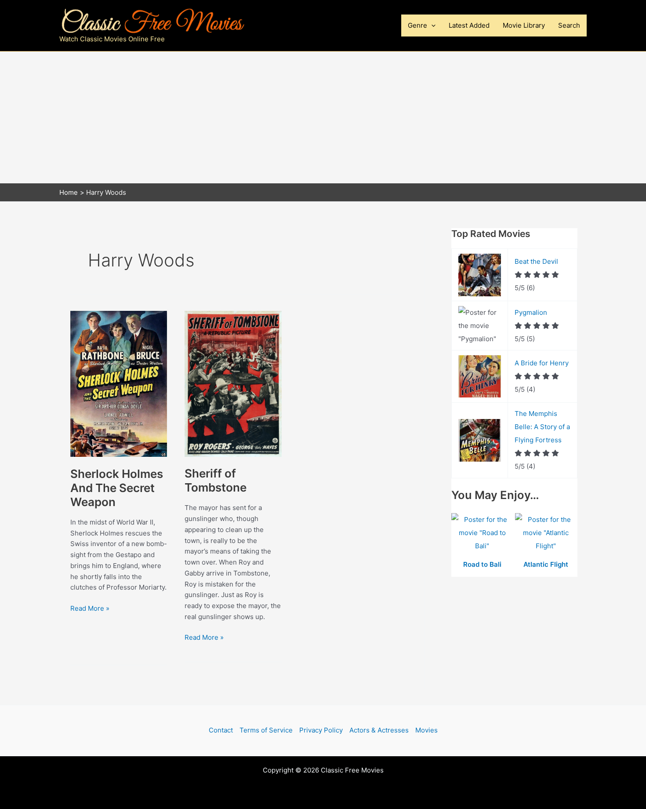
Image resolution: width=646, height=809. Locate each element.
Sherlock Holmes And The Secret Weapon (116, 488)
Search (569, 25)
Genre (417, 25)
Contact (221, 730)
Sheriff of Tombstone (216, 480)
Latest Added (469, 25)
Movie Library (524, 25)
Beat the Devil (536, 261)
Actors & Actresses (379, 730)
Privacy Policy (321, 730)
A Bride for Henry (542, 363)
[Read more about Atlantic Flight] (546, 533)
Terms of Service (266, 730)
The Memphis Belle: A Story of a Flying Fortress (542, 426)
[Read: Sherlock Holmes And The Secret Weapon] (118, 383)
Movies (426, 730)
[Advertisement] (323, 117)
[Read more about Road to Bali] (483, 533)
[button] (431, 25)
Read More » (89, 609)
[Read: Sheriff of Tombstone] (233, 383)
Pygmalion (531, 312)
